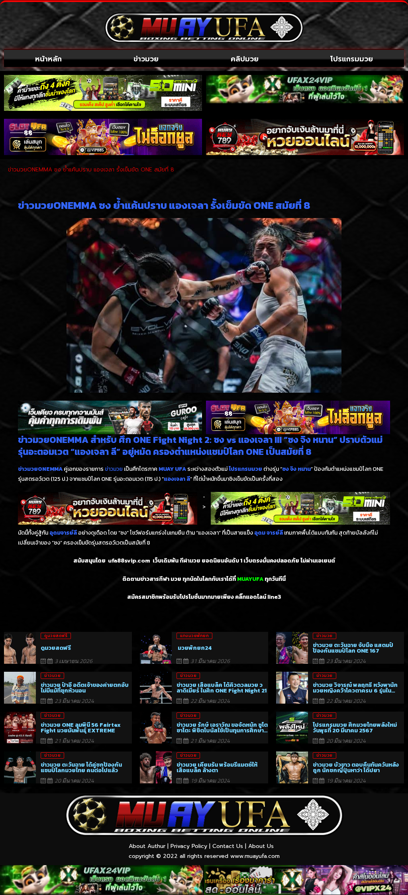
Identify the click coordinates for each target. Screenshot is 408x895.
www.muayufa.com (255, 856)
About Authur (147, 846)
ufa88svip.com (129, 561)
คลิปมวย (245, 59)
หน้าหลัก (48, 59)
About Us (261, 846)
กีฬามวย (190, 561)
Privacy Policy (189, 846)
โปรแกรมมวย (351, 59)
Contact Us (227, 846)
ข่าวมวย (146, 59)
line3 (274, 597)
